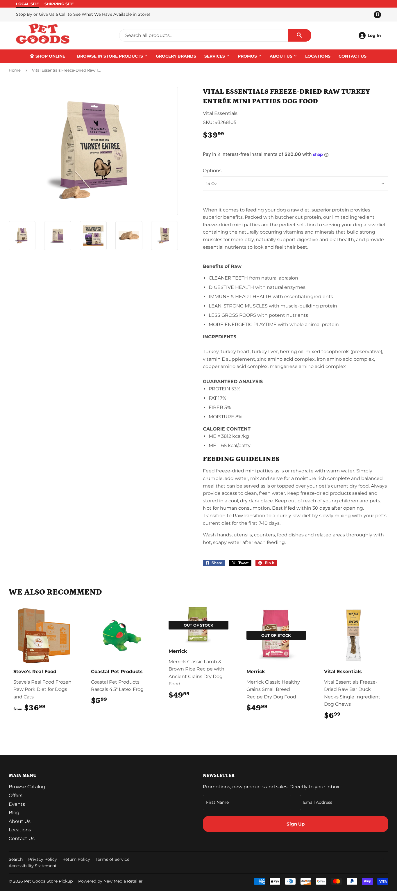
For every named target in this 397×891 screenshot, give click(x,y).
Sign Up (296, 824)
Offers (15, 795)
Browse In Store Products (110, 56)
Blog (14, 812)
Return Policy (76, 859)
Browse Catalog (27, 786)
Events (17, 804)
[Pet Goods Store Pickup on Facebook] (382, 860)
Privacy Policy (42, 859)
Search (16, 859)
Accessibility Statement (33, 865)
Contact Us (352, 56)
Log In (374, 35)
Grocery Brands (176, 56)
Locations (317, 56)
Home (15, 70)
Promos (248, 56)
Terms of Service (112, 859)
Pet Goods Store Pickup (48, 881)
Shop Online (49, 56)
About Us (282, 56)
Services (215, 56)
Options (212, 170)
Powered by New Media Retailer (110, 881)
